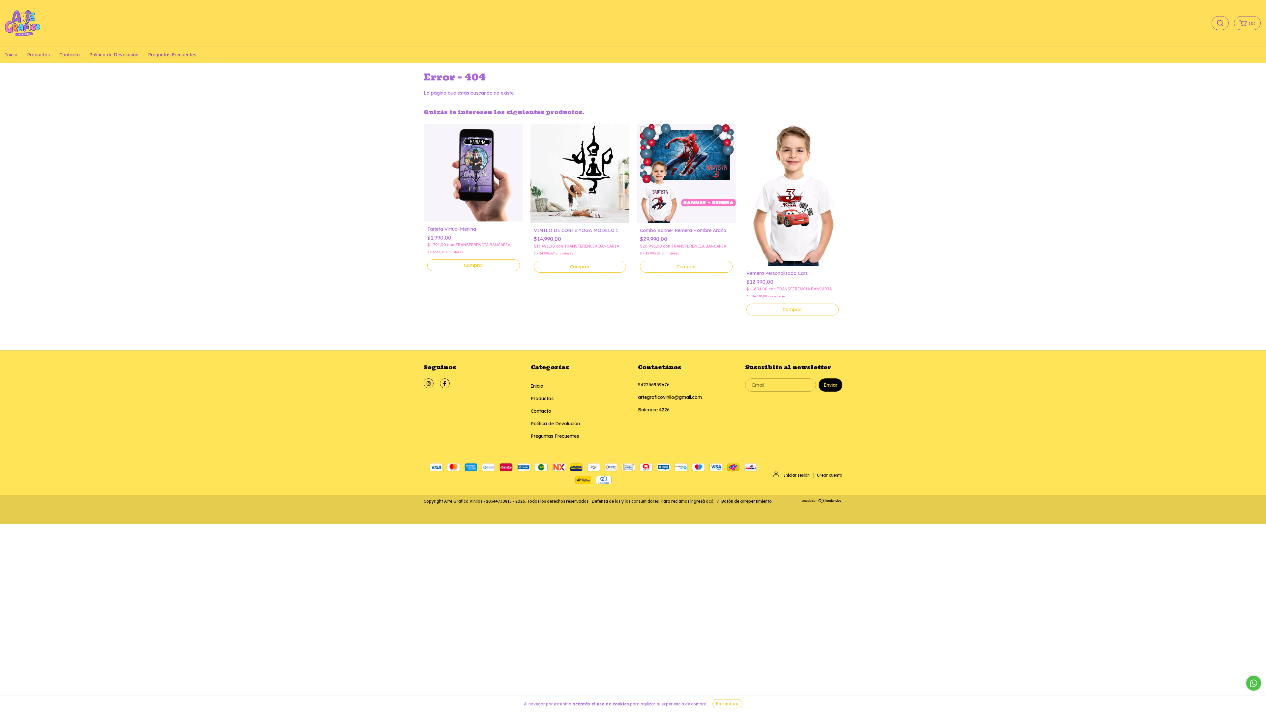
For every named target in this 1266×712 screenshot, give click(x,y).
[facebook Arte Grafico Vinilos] (445, 383)
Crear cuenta (829, 475)
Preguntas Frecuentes (172, 55)
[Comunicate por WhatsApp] (1253, 683)
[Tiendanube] (821, 501)
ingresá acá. (702, 501)
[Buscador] (1220, 23)
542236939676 (654, 385)
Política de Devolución (113, 55)
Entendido (727, 703)
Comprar (579, 267)
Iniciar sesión (797, 475)
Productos (38, 55)
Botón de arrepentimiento (746, 501)
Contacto (69, 55)
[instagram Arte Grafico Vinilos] (429, 383)
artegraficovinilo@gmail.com (670, 397)
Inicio (11, 55)
